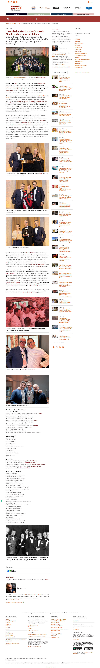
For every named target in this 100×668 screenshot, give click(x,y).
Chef (12, 19)
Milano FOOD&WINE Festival (58, 619)
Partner (32, 19)
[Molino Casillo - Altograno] (44, 8)
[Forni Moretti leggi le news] (55, 8)
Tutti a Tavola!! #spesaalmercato (59, 629)
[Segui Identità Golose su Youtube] (17, 2)
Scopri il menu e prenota (34, 646)
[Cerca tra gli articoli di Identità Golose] (89, 2)
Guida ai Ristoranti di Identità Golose (33, 594)
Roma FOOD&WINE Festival (58, 621)
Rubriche (25, 19)
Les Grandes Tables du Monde (19, 77)
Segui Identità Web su (58, 343)
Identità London (55, 622)
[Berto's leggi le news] (66, 8)
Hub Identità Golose (39, 14)
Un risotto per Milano (56, 634)
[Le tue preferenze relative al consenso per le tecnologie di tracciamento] (1, 501)
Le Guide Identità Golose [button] (83, 14)
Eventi (39, 19)
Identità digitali (61, 14)
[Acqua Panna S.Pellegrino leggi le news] (33, 8)
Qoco (52, 632)
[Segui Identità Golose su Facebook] (9, 2)
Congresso (16, 14)
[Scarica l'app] (77, 648)
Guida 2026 (76, 621)
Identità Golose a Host (56, 627)
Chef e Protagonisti (11, 621)
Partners (8, 627)
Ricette (18, 19)
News (7, 629)
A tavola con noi (55, 637)
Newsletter (47, 19)
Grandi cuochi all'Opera (57, 625)
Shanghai (53, 635)
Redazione (8, 625)
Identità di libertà (55, 630)
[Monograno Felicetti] (77, 8)
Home (7, 23)
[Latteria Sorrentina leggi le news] (88, 8)
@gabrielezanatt (15, 599)
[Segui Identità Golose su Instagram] (11, 2)
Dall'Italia (18, 23)
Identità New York (55, 624)
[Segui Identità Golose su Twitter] (14, 2)
